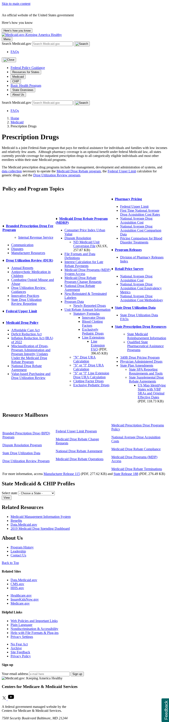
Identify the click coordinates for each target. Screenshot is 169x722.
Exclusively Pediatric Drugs (93, 331)
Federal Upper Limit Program (76, 431)
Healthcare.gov (21, 595)
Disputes (17, 249)
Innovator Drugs (93, 317)
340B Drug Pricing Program (140, 357)
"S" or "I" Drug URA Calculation (88, 367)
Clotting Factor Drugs (88, 381)
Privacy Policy (21, 656)
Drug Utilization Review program (56, 175)
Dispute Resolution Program (22, 445)
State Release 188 (126, 474)
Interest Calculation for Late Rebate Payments (83, 264)
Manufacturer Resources (28, 253)
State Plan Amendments (136, 365)
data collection (12, 171)
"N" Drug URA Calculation (84, 359)
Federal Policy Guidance (28, 68)
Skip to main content (16, 4)
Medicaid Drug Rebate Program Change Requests (82, 280)
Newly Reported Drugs (89, 305)
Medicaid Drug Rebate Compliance (136, 449)
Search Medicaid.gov (17, 43)
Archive (16, 648)
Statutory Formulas (86, 313)
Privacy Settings (22, 637)
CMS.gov (17, 584)
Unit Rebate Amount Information (87, 309)
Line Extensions (93, 337)
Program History (22, 547)
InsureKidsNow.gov (25, 599)
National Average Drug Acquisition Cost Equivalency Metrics (141, 288)
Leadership (18, 551)
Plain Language (21, 625)
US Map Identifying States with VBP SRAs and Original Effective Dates (152, 391)
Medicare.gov (20, 603)
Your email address (15, 674)
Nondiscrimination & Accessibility (34, 629)
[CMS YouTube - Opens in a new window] (11, 699)
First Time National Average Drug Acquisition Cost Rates (140, 212)
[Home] (32, 35)
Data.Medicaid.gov (24, 524)
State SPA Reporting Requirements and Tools (146, 371)
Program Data (74, 302)
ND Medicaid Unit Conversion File (86, 244)
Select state (9, 493)
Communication (22, 245)
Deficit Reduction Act (26, 334)
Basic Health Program (26, 85)
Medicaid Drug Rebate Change (77, 439)
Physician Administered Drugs (141, 361)
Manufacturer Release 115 (62, 474)
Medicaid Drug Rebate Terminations (136, 469)
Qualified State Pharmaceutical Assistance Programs (145, 346)
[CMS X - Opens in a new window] (4, 699)
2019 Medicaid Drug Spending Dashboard (40, 528)
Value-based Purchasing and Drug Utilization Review (30, 376)
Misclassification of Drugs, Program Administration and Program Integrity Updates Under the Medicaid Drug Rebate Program (30, 354)
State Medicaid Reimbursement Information (146, 336)
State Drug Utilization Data (21, 453)
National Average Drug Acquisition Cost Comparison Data (140, 230)
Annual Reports (22, 268)
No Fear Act (19, 644)
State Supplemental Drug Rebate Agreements (146, 379)
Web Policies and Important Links (34, 621)
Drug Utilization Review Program (26, 461)
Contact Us (18, 555)
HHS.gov (17, 588)
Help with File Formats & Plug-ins (35, 633)
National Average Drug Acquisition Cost (136, 220)
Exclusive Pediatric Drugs (91, 385)
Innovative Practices (25, 296)
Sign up (77, 674)
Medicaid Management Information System (41, 516)
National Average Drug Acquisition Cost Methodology (141, 298)
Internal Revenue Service (35, 237)
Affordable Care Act (25, 330)
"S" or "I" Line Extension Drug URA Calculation (91, 375)
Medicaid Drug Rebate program (79, 171)
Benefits (16, 520)
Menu (7, 39)
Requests (62, 443)
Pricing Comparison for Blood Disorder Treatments (141, 240)
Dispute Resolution (77, 238)
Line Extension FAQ (98, 345)
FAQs (15, 52)
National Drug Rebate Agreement (26, 368)
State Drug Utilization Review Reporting (26, 301)
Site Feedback (20, 652)
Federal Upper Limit (122, 171)
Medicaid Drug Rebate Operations (79, 459)
